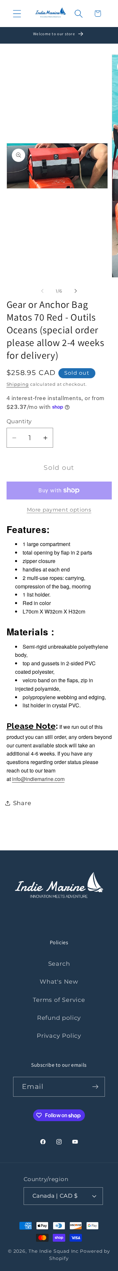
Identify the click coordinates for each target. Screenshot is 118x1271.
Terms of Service (59, 1000)
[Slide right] (76, 291)
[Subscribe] (95, 1087)
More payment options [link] (59, 510)
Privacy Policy (59, 1035)
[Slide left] (42, 291)
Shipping (18, 384)
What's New (59, 981)
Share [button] (22, 803)
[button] (17, 13)
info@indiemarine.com (38, 779)
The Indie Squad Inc (54, 1251)
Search (59, 963)
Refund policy (59, 1017)
